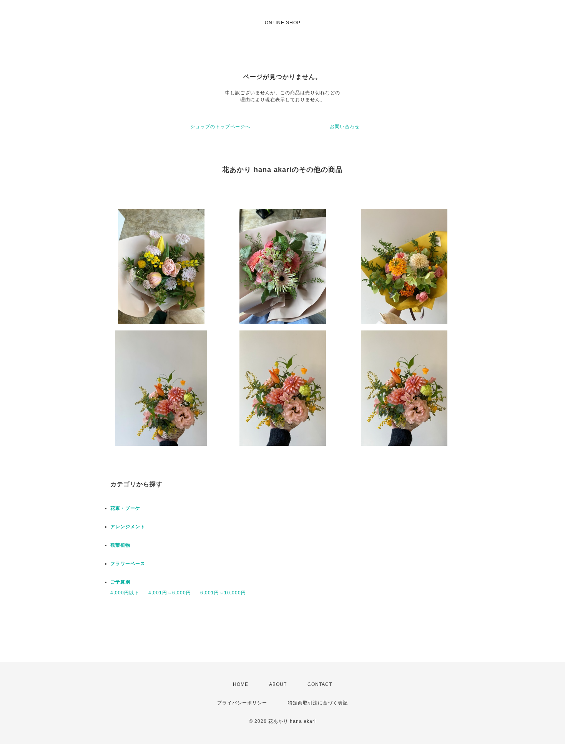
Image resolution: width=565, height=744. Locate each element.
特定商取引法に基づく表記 (318, 703)
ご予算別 (120, 582)
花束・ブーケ (125, 508)
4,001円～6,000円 (169, 593)
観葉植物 (120, 545)
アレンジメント (127, 526)
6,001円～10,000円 (223, 593)
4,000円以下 (124, 593)
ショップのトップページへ (220, 126)
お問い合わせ (345, 126)
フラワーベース (127, 563)
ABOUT (278, 684)
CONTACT (319, 684)
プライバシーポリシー (242, 703)
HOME (240, 684)
